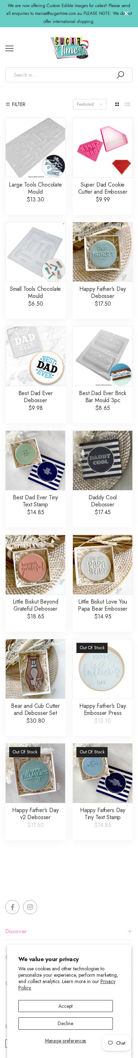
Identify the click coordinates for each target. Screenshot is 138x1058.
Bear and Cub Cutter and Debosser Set (35, 709)
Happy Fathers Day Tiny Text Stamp (102, 813)
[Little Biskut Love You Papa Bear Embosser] (102, 564)
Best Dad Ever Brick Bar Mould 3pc (102, 396)
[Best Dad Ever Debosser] (35, 356)
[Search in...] (120, 74)
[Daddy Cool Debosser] (102, 460)
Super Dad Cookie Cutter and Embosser (102, 188)
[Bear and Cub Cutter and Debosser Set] (35, 669)
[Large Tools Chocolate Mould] (35, 147)
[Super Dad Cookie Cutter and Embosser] (102, 147)
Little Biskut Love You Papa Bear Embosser (102, 605)
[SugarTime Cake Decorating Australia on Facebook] (12, 907)
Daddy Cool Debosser (102, 501)
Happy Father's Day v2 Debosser (35, 813)
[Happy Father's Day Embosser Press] (102, 669)
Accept (65, 1006)
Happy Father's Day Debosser (102, 292)
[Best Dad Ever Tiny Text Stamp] (35, 460)
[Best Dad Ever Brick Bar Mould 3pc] (102, 356)
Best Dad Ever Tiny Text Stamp (35, 501)
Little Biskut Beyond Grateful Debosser (35, 605)
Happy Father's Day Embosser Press (102, 709)
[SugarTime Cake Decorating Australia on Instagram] (30, 907)
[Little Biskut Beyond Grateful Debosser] (35, 564)
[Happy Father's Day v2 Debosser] (35, 773)
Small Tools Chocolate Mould (35, 292)
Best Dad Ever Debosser (35, 396)
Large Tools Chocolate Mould (35, 188)
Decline (65, 1023)
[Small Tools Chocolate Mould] (35, 252)
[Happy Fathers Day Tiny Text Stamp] (102, 773)
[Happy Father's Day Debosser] (102, 252)
